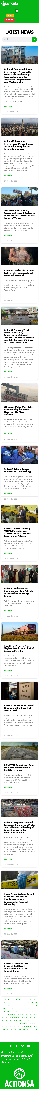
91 (31, 1027)
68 (11, 1021)
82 (31, 1024)
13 (7, 1003)
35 (23, 1009)
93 (4, 1030)
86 (11, 1027)
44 (23, 1012)
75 (3, 1024)
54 (27, 1015)
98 (24, 1030)
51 (15, 1015)
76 (7, 1024)
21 (3, 1006)
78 (15, 1024)
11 (35, 1000)
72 (27, 1021)
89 (23, 1027)
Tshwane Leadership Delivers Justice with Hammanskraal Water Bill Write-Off (19, 273)
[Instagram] (10, 1046)
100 (32, 1030)
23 (11, 1006)
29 (35, 1006)
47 (35, 1012)
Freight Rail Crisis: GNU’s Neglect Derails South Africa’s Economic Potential (19, 648)
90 (27, 1027)
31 (7, 1009)
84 (3, 1027)
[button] (16, 11)
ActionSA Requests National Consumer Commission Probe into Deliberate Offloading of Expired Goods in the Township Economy (19, 827)
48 (3, 1015)
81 (27, 1024)
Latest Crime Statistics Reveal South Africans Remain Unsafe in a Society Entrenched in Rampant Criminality (19, 899)
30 (3, 1009)
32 (11, 1009)
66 (3, 1021)
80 (23, 1024)
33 (15, 1009)
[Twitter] (23, 1046)
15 (15, 1003)
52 (19, 1015)
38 (35, 1009)
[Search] (34, 39)
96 (16, 1030)
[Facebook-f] (16, 1046)
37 (31, 1009)
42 (15, 1012)
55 (31, 1015)
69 (15, 1021)
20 (35, 1003)
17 (23, 1003)
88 (19, 1027)
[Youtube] (29, 1046)
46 (31, 1012)
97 (20, 1030)
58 (7, 1018)
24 (15, 1006)
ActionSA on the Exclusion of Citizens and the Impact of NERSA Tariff (18, 708)
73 (31, 1021)
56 (35, 1015)
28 (31, 1006)
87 (15, 1027)
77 (11, 1024)
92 (35, 1027)
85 (7, 1027)
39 (3, 1012)
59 (11, 1018)
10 (31, 1000)
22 (7, 1006)
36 (27, 1009)
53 (23, 1015)
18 (27, 1003)
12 (3, 1003)
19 (31, 1003)
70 (19, 1021)
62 (23, 1018)
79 (19, 1024)
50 (11, 1015)
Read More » (8, 106)
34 (19, 1009)
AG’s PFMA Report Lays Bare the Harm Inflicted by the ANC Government (19, 767)
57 (3, 1018)
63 (27, 1018)
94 (8, 1030)
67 (7, 1021)
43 (19, 1012)
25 (19, 1006)
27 (27, 1006)
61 (19, 1018)
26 (23, 1006)
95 (12, 1030)
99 (28, 1030)
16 (19, 1003)
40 (7, 1012)
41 (11, 1012)
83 (35, 1024)
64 (31, 1018)
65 (35, 1018)
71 (23, 1021)
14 (11, 1003)
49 (7, 1015)
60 (15, 1018)
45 (27, 1012)
